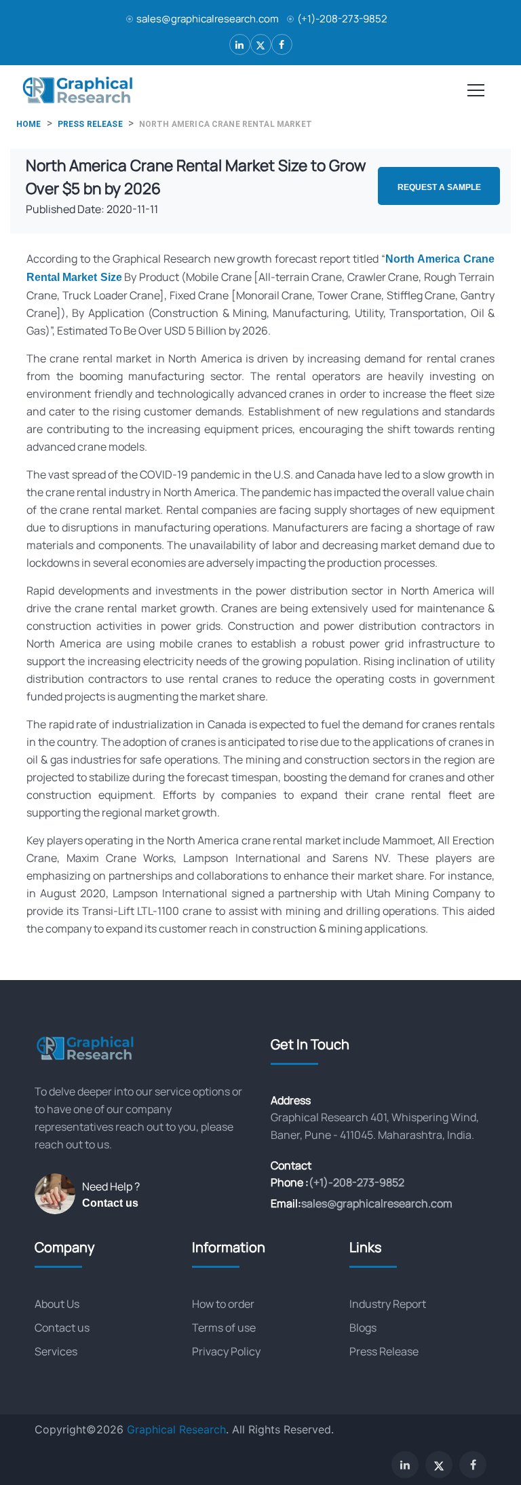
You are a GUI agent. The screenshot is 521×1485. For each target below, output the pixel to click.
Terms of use (224, 1327)
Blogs (363, 1327)
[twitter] (260, 44)
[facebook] (281, 44)
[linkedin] (239, 44)
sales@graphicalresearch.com (207, 19)
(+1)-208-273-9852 (342, 19)
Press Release (384, 1351)
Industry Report (387, 1303)
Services (56, 1351)
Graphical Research (176, 1429)
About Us (57, 1303)
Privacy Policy (226, 1351)
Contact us (110, 1203)
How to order (223, 1303)
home (28, 124)
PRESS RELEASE (90, 124)
